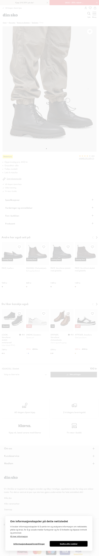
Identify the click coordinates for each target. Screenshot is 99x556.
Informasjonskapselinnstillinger (29, 544)
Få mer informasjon (19, 536)
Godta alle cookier (69, 544)
